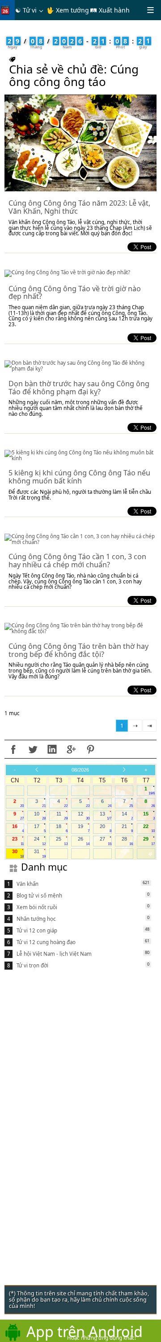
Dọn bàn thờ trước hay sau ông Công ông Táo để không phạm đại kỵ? (78, 388)
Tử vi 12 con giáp (37, 930)
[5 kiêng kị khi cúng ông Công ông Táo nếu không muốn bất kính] (80, 455)
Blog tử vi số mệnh (39, 895)
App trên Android (84, 1331)
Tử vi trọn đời (32, 965)
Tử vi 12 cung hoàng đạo (46, 942)
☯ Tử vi (26, 10)
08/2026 (80, 769)
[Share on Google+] (71, 749)
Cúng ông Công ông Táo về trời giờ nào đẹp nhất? (74, 293)
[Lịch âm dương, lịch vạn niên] (7, 10)
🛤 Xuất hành (110, 10)
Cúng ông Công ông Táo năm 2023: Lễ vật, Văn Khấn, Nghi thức (79, 207)
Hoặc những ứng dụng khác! (101, 1337)
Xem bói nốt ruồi (37, 907)
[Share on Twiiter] (33, 749)
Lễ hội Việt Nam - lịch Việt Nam (54, 953)
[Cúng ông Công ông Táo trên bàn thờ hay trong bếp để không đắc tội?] (80, 628)
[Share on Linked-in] (52, 749)
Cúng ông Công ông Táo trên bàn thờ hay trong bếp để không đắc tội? (78, 650)
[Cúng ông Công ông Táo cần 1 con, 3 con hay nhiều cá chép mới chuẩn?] (80, 539)
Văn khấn (27, 883)
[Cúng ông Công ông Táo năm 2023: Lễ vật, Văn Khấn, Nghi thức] (80, 143)
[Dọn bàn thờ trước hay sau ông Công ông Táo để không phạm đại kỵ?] (80, 365)
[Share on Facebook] (13, 749)
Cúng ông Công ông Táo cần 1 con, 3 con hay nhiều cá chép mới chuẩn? (77, 561)
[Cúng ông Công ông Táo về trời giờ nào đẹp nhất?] (80, 273)
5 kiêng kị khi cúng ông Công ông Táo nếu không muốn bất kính (79, 477)
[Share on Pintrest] (90, 749)
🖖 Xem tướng (68, 10)
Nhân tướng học (36, 918)
